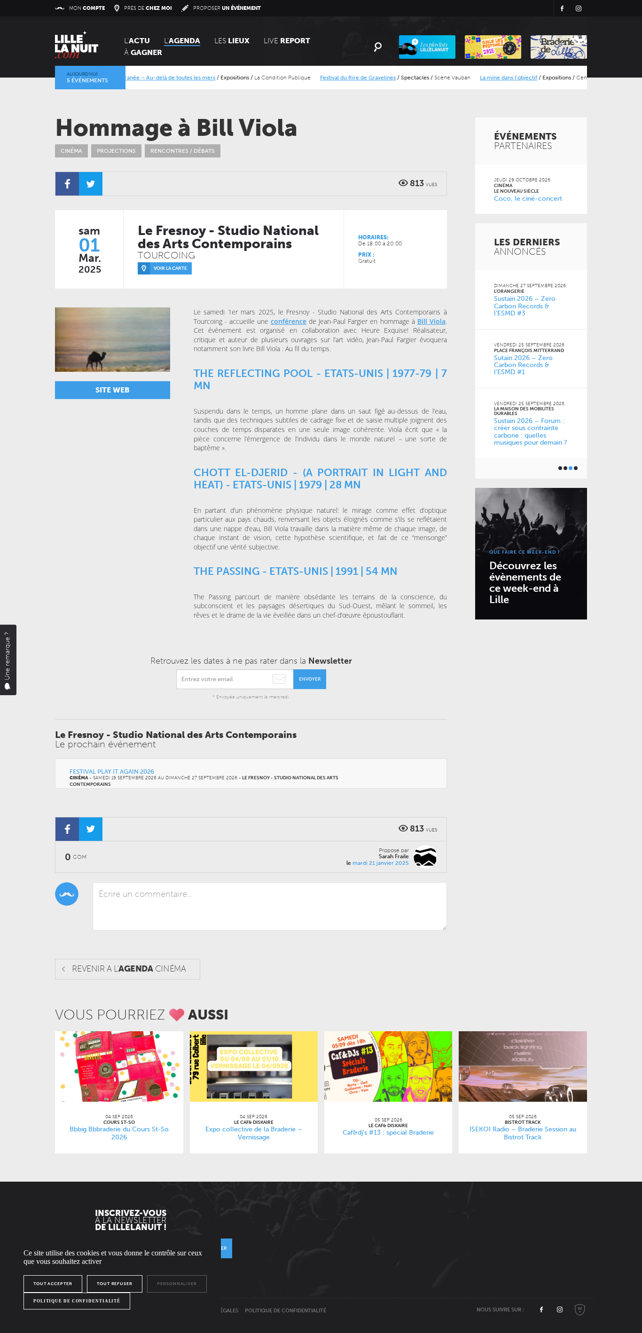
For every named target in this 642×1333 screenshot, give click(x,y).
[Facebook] (67, 184)
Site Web (112, 389)
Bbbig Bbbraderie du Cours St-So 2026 (119, 1133)
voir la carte (170, 268)
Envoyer (310, 679)
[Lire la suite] (119, 1066)
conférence (288, 321)
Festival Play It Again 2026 (112, 771)
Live (287, 40)
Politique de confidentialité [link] (76, 1301)
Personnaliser (177, 1283)
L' (137, 40)
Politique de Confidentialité (285, 1311)
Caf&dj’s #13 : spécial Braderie (388, 1133)
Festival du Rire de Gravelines (337, 77)
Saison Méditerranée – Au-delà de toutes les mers (129, 77)
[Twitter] (90, 184)
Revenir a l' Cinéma (129, 969)
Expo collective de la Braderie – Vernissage (253, 1133)
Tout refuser (115, 1283)
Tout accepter (52, 1283)
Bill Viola (431, 321)
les (232, 40)
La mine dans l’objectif (487, 77)
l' (182, 40)
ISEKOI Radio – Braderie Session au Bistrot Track (523, 1133)
